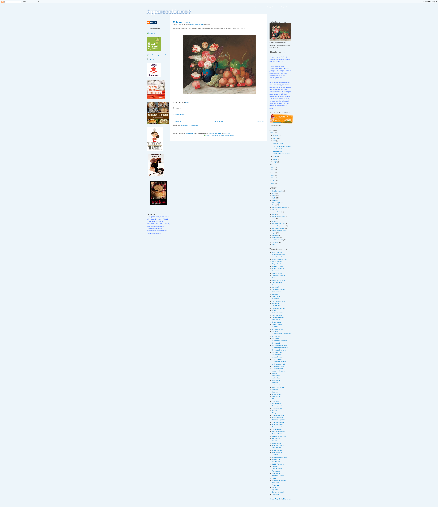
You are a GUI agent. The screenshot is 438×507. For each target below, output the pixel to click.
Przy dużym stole (277, 429)
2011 (272, 175)
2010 (272, 178)
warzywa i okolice (277, 240)
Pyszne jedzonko (277, 434)
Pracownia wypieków (278, 420)
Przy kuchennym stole (278, 431)
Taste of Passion (277, 469)
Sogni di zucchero (277, 452)
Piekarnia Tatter (277, 403)
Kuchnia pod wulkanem (279, 350)
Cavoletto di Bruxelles (278, 275)
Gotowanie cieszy (277, 313)
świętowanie (276, 237)
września (275, 135)
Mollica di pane (276, 378)
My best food (276, 380)
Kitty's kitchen (276, 320)
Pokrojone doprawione (279, 413)
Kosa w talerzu (276, 322)
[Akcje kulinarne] (154, 77)
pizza (273, 221)
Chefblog (275, 278)
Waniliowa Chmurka (278, 476)
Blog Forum (287, 499)
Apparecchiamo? (169, 12)
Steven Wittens (190, 133)
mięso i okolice (276, 212)
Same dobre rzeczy (278, 445)
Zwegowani (275, 494)
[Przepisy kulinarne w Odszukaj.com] (158, 55)
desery (274, 205)
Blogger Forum (285, 7)
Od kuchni (275, 399)
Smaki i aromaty (277, 450)
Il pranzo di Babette (278, 317)
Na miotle (275, 389)
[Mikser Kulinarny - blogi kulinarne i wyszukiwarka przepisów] (154, 50)
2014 (272, 167)
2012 (272, 172)
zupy (273, 244)
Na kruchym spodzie (278, 387)
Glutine (274, 310)
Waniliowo (275, 478)
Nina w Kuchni (276, 394)
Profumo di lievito (277, 424)
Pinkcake (275, 410)
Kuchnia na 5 (276, 343)
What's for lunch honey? (279, 480)
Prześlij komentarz (179, 114)
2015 (272, 164)
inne (186, 102)
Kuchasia (275, 331)
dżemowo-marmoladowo (280, 207)
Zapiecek (275, 490)
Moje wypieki (276, 376)
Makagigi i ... (276, 373)
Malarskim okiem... (182, 22)
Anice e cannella (277, 252)
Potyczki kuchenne (277, 417)
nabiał (274, 214)
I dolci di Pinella (277, 315)
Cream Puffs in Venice (278, 289)
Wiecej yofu (275, 485)
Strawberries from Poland (280, 457)
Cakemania (275, 271)
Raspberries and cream (279, 436)
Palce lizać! (275, 401)
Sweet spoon (276, 462)
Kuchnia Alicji (276, 336)
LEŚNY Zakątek (277, 359)
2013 (272, 170)
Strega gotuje (276, 459)
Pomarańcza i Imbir (278, 415)
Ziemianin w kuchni (278, 492)
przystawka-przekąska (279, 226)
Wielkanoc (275, 242)
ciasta (274, 198)
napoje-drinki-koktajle (279, 216)
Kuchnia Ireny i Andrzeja (279, 341)
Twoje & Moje (276, 473)
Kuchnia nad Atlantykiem (279, 345)
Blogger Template (272, 7)
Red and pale (276, 438)
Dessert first (275, 299)
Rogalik (274, 441)
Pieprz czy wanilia (277, 406)
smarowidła (275, 235)
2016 (272, 133)
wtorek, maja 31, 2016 (197, 25)
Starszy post (260, 121)
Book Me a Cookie (277, 266)
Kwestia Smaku (276, 355)
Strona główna (218, 121)
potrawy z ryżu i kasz (278, 223)
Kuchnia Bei (275, 338)
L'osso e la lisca (277, 357)
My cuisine (275, 382)
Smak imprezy (276, 448)
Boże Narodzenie (277, 191)
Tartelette (275, 466)
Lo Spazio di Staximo (278, 366)
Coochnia (275, 285)
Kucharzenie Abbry (278, 329)
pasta (274, 219)
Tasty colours (276, 471)
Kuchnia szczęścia (277, 352)
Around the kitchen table (279, 259)
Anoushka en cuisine (278, 254)
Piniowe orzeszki (277, 408)
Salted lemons (276, 443)
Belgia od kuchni (277, 264)
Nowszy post (177, 121)
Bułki (273, 193)
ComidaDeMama (277, 282)
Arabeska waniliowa (278, 257)
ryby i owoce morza (278, 228)
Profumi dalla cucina (278, 422)
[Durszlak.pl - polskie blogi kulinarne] (151, 33)
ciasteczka (275, 200)
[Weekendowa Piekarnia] (155, 150)
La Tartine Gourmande (279, 361)
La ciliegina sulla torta (278, 364)
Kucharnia (275, 327)
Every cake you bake (278, 301)
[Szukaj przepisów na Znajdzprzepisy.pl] (150, 59)
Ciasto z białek (277, 151)
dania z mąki (276, 202)
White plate (275, 483)
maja (274, 141)
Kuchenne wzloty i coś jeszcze (281, 334)
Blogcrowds (226, 133)
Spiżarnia (275, 455)
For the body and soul (278, 308)
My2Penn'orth (276, 385)
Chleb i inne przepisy (278, 280)
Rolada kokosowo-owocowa (282, 154)
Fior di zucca (276, 306)
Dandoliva (275, 294)
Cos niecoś (275, 287)
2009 (272, 180)
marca (275, 159)
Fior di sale (275, 303)
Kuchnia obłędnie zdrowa (280, 348)
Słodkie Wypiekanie (278, 464)
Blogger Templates (215, 133)
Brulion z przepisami (278, 268)
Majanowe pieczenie (278, 371)
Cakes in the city (277, 273)
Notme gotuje (276, 396)
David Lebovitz (276, 296)
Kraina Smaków (277, 324)
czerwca (275, 138)
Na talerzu (275, 392)
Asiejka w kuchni (277, 261)
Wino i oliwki (276, 487)
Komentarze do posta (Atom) (189, 125)
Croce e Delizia (276, 292)
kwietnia (275, 156)
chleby (274, 195)
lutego (275, 162)
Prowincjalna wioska (278, 427)
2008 (272, 183)
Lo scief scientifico (277, 368)
